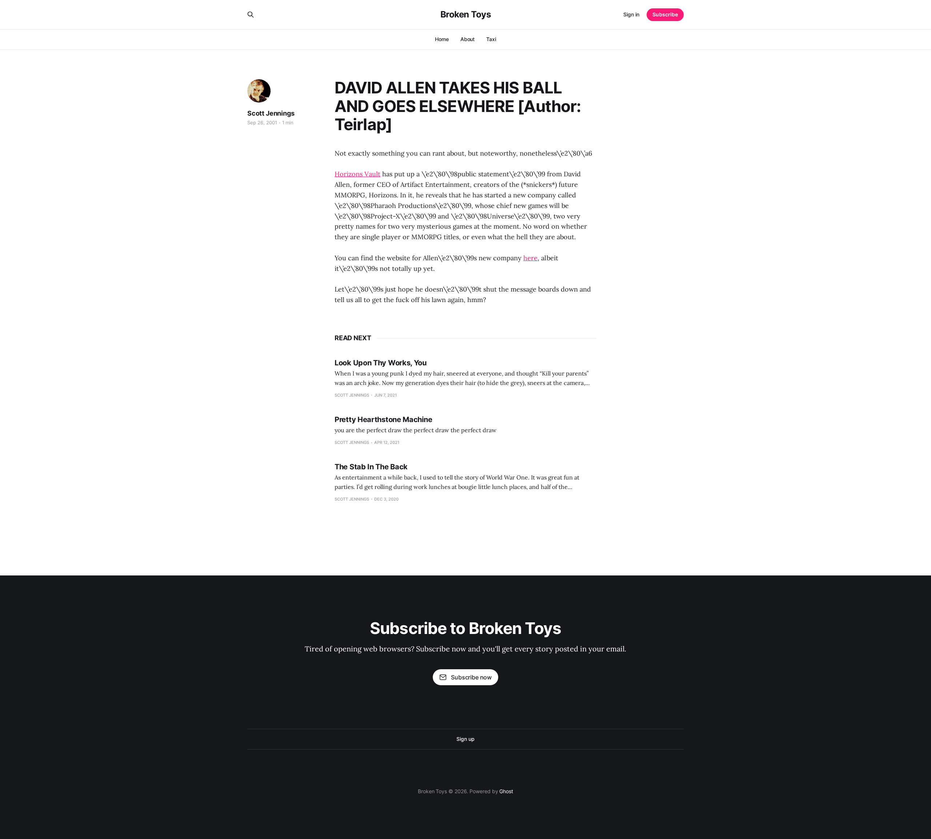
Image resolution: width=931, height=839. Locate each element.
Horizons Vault (357, 174)
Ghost (506, 791)
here (530, 258)
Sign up (465, 739)
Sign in (631, 14)
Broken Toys (465, 14)
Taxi (491, 39)
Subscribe (665, 14)
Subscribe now (471, 677)
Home (442, 39)
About (467, 39)
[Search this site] (250, 14)
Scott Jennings (270, 113)
